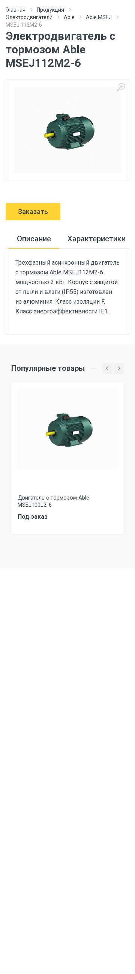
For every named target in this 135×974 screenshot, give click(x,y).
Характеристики (97, 238)
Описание (34, 238)
